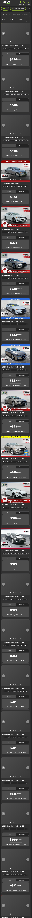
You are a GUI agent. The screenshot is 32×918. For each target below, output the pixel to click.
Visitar (20, 4)
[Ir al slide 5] (21, 42)
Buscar (24, 4)
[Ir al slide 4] (18, 42)
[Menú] (28, 2)
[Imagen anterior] (3, 33)
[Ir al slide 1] (11, 42)
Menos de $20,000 (18, 19)
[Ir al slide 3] (16, 42)
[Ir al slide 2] (13, 42)
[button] (20, 3)
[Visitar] (20, 2)
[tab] (9, 54)
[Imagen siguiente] (27, 33)
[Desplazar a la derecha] (29, 9)
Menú (28, 4)
